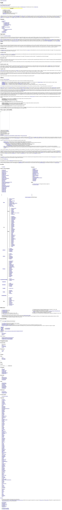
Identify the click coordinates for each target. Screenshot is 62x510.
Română (3, 469)
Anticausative (13, 218)
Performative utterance (36, 173)
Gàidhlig (3, 427)
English (2, 16)
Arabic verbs (3, 170)
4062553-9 (8, 328)
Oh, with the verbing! (35, 184)
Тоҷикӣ (3, 485)
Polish (45, 39)
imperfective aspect (6, 142)
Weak (12, 205)
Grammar (34, 169)
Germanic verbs (4, 177)
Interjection (10, 300)
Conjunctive (11, 254)
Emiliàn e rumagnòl (4, 419)
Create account (4, 346)
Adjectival (10, 199)
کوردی (3, 478)
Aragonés (3, 401)
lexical (7, 149)
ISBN (24, 315)
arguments (7, 17)
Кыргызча (3, 441)
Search (1, 364)
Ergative (12, 228)
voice (45, 16)
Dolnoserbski (4, 417)
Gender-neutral (11, 265)
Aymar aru (3, 403)
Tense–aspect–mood (24, 135)
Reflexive (12, 239)
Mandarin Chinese (40, 82)
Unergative (12, 245)
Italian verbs (3, 181)
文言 (2, 490)
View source (3, 358)
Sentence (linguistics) (35, 175)
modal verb (41, 152)
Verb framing (34, 179)
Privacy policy (4, 502)
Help (2, 376)
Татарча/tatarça (4, 483)
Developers (3, 505)
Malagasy (3, 450)
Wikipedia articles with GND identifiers (7, 338)
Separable (12, 241)
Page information (4, 386)
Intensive (10, 268)
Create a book (4, 391)
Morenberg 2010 (5, 310)
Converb (12, 209)
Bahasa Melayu (4, 452)
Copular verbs (2, 70)
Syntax (34, 176)
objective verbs (23, 89)
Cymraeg (3, 414)
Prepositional (11, 257)
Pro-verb (10, 303)
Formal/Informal (11, 264)
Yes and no (10, 297)
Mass (13, 203)
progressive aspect (9, 145)
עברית (3, 437)
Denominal (12, 224)
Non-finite (14, 208)
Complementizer (4, 295)
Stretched (12, 242)
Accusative (12, 216)
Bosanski (3, 410)
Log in (3, 347)
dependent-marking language (48, 40)
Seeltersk (3, 473)
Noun (4, 202)
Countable (10, 203)
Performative (13, 236)
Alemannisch (4, 400)
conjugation (1, 134)
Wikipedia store (4, 373)
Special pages (4, 385)
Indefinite (10, 267)
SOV (1, 40)
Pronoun (4, 268)
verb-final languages (42, 162)
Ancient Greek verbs (5, 171)
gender (58, 16)
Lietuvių (3, 445)
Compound (12, 222)
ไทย (2, 484)
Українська (3, 487)
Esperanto (3, 421)
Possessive (10, 250)
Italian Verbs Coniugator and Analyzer (7, 324)
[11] (3, 156)
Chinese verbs (4, 173)
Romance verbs (4, 187)
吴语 (2, 492)
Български (3, 409)
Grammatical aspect (35, 170)
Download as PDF (4, 392)
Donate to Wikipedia (5, 372)
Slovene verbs (4, 190)
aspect (40, 16)
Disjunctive (10, 261)
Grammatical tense (6, 135)
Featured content (4, 370)
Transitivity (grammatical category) (37, 177)
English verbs (4, 174)
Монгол (3, 453)
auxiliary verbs (36, 137)
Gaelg (3, 426)
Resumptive (10, 275)
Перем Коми (4, 463)
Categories (1, 331)
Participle (12, 212)
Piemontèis (3, 465)
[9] (5, 147)
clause (21, 66)
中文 (2, 496)
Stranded (10, 280)
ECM (12, 227)
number (1, 17)
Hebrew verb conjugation (5, 178)
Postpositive (11, 251)
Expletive (10, 299)
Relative (10, 258)
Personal (10, 270)
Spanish (28, 87)
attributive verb (21, 162)
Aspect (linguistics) (11, 135)
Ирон (3, 434)
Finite (12, 208)
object (16, 17)
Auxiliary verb (35, 168)
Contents (3, 369)
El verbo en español (4, 325)
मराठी (2, 451)
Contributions (4, 345)
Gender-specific (11, 266)
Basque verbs (4, 172)
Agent (10, 200)
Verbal (10, 206)
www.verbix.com (4, 323)
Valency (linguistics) (6, 79)
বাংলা (2, 405)
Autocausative (13, 219)
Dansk (3, 415)
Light (12, 233)
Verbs (3, 334)
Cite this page (4, 388)
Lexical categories (28, 197)
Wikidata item (4, 387)
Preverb (10, 301)
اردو (3, 488)
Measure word (11, 288)
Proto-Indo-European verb (5, 186)
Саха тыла (3, 472)
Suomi (3, 480)
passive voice (4, 157)
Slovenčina (3, 476)
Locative (10, 255)
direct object (20, 83)
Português (3, 468)
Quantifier (10, 286)
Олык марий (4, 460)
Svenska (3, 481)
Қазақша (3, 439)
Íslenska (3, 435)
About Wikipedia (4, 377)
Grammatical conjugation (7, 35)
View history (3, 359)
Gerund (12, 210)
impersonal (10, 87)
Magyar (3, 448)
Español (3, 420)
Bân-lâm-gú (3, 406)
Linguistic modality (17, 135)
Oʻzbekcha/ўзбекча (4, 461)
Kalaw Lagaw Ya (32, 96)
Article (10, 283)
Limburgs (3, 446)
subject (13, 17)
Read (2, 357)
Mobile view (3, 506)
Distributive (10, 262)
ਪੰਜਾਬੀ (3, 462)
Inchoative (12, 230)
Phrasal (12, 237)
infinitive (18, 16)
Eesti (2, 418)
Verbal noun (13, 214)
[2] (0, 62)
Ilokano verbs (4, 179)
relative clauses (57, 162)
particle (14, 16)
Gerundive (12, 211)
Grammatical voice (35, 172)
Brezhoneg (3, 411)
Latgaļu (3, 443)
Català (3, 412)
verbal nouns (11, 160)
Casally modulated (11, 279)
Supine (12, 213)
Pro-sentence (11, 302)
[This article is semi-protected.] (3, 0)
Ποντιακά (3, 467)
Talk (2, 351)
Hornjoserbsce (4, 431)
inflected (29, 16)
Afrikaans (3, 399)
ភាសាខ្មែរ (3, 464)
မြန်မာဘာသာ (4, 454)
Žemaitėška (3, 495)
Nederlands (3, 455)
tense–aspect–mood (16, 39)
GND (6, 328)
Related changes (4, 383)
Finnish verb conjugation (5, 175)
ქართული (3, 438)
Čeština (3, 413)
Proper (13, 202)
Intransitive (12, 231)
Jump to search (8, 5)
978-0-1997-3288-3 (27, 315)
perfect (5, 146)
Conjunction (4, 281)
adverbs (58, 151)
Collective (15, 203)
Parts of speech (4, 333)
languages (23, 16)
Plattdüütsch (3, 466)
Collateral (10, 248)
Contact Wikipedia (4, 504)
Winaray (3, 491)
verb (5, 321)
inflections (40, 137)
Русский (3, 471)
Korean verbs (4, 183)
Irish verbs (3, 180)
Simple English (4, 475)
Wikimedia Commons (5, 396)
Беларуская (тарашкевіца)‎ (5, 408)
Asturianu (3, 402)
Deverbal (13, 206)
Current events (4, 371)
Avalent (3, 82)
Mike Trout (4, 13)
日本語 (3, 457)
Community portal (4, 378)
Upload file (3, 384)
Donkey (10, 263)
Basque (59, 40)
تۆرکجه (3, 404)
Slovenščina (3, 477)
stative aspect (9, 144)
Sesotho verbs (4, 189)
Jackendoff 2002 (5, 312)
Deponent (12, 225)
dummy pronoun (54, 87)
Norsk (3, 458)
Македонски (4, 449)
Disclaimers (3, 503)
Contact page (4, 379)
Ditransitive (3, 84)
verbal (13, 300)
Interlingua (3, 433)
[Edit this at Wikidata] (2, 328)
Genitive (10, 253)
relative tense (7, 138)
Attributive (10, 201)
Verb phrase (34, 180)
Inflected (10, 278)
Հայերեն (3, 429)
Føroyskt (3, 424)
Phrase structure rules (35, 174)
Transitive (3, 83)
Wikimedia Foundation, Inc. (5, 500)
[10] (3, 150)
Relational (10, 204)
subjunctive (22, 153)
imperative (35, 153)
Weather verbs (2, 87)
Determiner (4, 284)
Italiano (3, 436)
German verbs (4, 176)
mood (42, 16)
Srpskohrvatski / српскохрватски (6, 479)
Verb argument (35, 178)
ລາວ (2, 442)
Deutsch (3, 416)
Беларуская (3, 407)
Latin (1, 39)
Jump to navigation (2, 5)
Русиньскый (4, 470)
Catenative (12, 221)
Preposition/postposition (4, 279)
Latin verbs (3, 184)
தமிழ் (2, 482)
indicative (13, 153)
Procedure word (11, 304)
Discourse (10, 290)
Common (10, 202)
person (56, 16)
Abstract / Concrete (11, 198)
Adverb (4, 256)
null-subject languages (22, 87)
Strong (10, 205)
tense (38, 16)
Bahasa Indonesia (4, 432)
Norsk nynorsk (4, 459)
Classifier (4, 288)
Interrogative (11, 256)
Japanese (52, 39)
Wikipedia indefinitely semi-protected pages (8, 337)
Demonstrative (11, 249)
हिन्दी (2, 430)
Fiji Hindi (3, 423)
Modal (12, 234)
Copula (10, 298)
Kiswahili (3, 440)
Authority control (2, 327)
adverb (17, 70)
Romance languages (6, 39)
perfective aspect (6, 141)
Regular (12, 240)
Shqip (3, 474)
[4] (52, 85)
